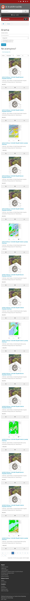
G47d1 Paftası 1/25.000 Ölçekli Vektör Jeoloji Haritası (15, 341)
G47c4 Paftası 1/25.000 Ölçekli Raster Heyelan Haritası (13, 176)
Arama (8, 24)
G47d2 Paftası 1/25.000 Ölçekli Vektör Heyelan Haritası (13, 407)
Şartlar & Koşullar (5, 576)
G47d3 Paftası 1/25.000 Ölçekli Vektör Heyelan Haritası (13, 505)
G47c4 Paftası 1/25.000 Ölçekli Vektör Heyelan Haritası (13, 209)
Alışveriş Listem (4, 589)
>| (5, 555)
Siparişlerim (3, 587)
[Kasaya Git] (27, 1)
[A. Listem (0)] (23, 1)
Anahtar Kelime (4, 33)
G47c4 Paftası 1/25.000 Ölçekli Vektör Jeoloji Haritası (15, 242)
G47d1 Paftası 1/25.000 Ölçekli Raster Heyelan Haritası (13, 275)
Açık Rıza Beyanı (4, 574)
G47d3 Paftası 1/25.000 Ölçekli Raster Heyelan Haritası (13, 472)
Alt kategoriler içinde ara (8, 40)
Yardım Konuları (4, 567)
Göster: (18, 55)
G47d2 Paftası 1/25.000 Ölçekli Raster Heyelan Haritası (13, 374)
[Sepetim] (25, 1)
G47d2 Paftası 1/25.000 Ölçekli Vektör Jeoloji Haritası (15, 440)
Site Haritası (3, 582)
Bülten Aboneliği (4, 590)
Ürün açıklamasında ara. (8, 41)
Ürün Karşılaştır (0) (6, 52)
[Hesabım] (21, 1)
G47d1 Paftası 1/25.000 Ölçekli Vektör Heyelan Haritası (13, 308)
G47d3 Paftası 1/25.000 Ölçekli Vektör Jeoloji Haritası (15, 538)
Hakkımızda (3, 568)
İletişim (2, 580)
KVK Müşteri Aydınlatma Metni (7, 573)
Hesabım (3, 586)
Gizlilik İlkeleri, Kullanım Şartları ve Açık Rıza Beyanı (12, 571)
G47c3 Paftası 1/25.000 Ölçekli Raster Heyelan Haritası (13, 77)
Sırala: (3, 55)
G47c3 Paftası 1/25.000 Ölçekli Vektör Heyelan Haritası (13, 110)
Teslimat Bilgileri (4, 570)
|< (2, 553)
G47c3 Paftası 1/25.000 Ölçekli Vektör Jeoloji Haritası (15, 143)
